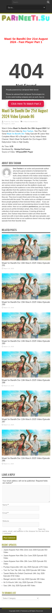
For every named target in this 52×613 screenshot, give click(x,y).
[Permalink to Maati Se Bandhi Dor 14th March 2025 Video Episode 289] (26, 338)
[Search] (48, 2)
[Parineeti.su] (26, 19)
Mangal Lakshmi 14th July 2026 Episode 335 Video (24, 579)
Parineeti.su (25, 611)
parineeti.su (33, 207)
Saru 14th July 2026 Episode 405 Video (19, 586)
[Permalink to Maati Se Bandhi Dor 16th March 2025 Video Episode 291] (26, 260)
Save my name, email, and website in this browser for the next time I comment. (25, 531)
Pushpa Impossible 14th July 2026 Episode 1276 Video (25, 567)
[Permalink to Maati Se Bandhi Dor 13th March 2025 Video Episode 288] (26, 377)
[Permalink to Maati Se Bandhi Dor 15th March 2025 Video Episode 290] (26, 299)
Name (4, 505)
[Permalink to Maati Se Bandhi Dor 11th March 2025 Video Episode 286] (26, 455)
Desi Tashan (15, 121)
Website (5, 521)
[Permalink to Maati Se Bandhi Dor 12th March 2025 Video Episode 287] (26, 416)
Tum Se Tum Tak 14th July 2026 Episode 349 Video (24, 570)
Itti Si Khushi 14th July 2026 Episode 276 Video (22, 582)
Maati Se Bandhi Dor (31, 121)
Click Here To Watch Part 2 (26, 103)
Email (4, 513)
